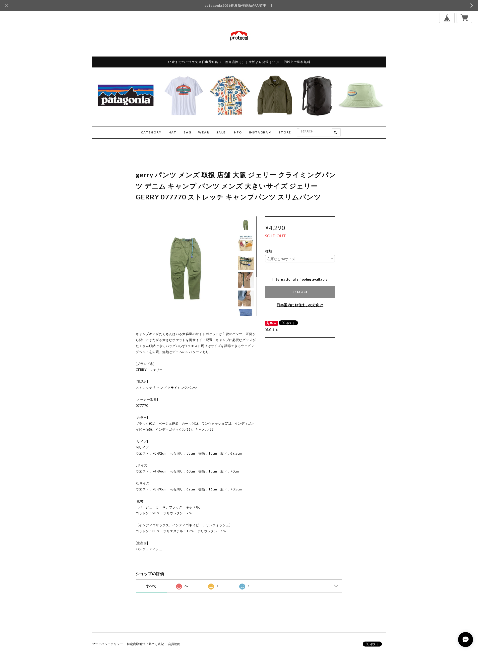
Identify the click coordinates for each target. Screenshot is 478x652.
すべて (151, 586)
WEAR (203, 132)
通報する (272, 330)
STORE (285, 132)
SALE (221, 132)
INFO (237, 132)
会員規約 (174, 644)
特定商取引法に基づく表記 (145, 644)
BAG (187, 132)
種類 (268, 251)
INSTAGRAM (260, 132)
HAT (173, 132)
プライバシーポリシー (107, 644)
